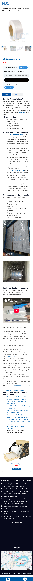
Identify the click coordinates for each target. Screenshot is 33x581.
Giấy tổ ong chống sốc (16, 464)
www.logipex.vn (8, 390)
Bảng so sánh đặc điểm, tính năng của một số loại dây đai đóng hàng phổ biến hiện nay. (18, 422)
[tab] (6, 94)
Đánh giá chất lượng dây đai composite (18, 417)
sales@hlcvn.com (12, 356)
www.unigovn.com (19, 390)
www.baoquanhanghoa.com (16, 388)
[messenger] (25, 579)
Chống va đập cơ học (15, 8)
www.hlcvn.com (17, 385)
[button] (27, 19)
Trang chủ (5, 8)
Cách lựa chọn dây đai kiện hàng (16, 415)
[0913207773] (8, 579)
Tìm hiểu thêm (16, 468)
